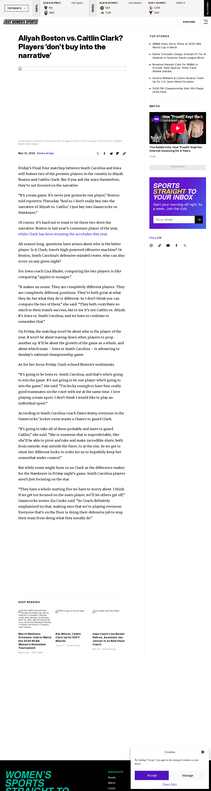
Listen (111, 788)
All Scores (207, 8)
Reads (112, 777)
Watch (111, 783)
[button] (203, 752)
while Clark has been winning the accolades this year (62, 234)
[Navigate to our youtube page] (168, 246)
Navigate (115, 771)
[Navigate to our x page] (185, 246)
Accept (152, 775)
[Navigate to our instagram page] (151, 246)
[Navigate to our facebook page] (176, 246)
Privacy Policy (170, 784)
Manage (187, 775)
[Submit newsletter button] (199, 219)
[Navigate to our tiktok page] (159, 246)
